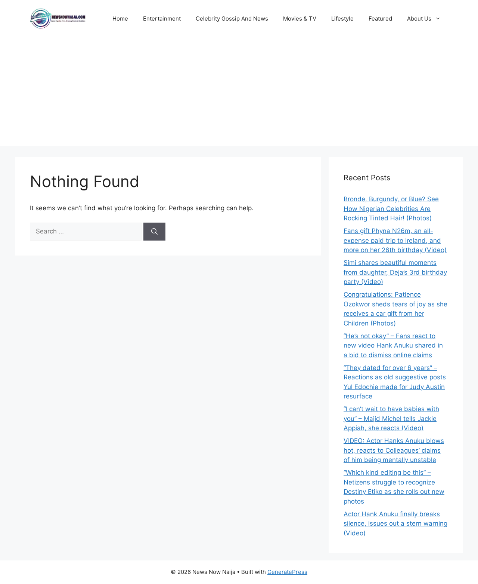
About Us (419, 18)
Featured (380, 18)
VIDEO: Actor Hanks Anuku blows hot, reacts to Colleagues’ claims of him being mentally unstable (394, 450)
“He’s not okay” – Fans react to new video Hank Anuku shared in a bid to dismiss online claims (393, 345)
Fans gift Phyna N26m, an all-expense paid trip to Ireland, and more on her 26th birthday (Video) (395, 240)
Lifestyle (342, 18)
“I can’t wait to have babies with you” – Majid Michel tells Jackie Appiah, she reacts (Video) (391, 418)
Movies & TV (299, 18)
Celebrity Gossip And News (232, 18)
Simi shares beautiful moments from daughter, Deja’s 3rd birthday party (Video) (395, 272)
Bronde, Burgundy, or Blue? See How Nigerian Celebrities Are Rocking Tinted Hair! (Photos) (391, 208)
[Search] (154, 232)
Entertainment (162, 18)
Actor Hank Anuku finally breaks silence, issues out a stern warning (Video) (395, 523)
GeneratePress (287, 571)
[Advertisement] (239, 93)
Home (120, 18)
